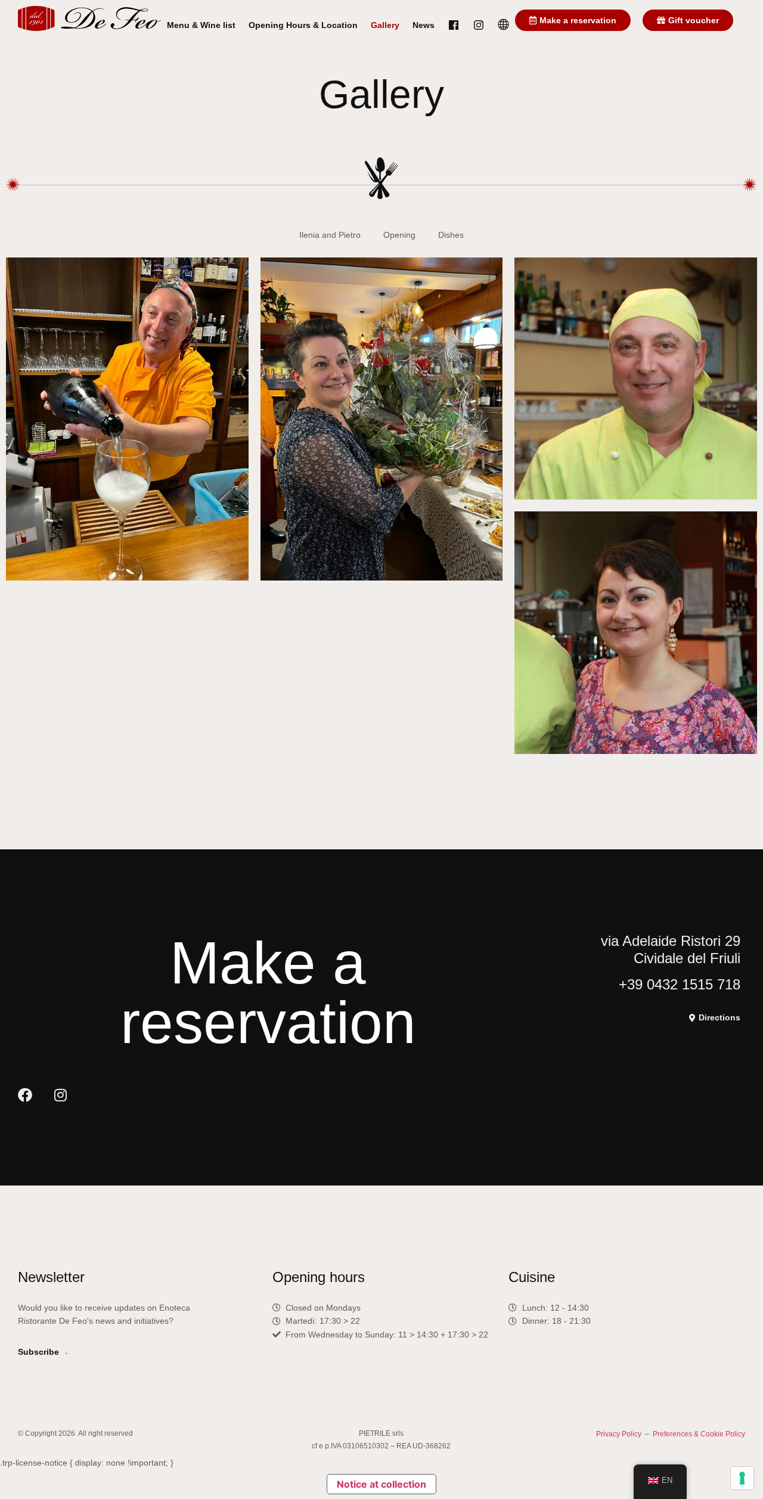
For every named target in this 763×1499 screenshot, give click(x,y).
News (423, 25)
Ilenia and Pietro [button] (330, 235)
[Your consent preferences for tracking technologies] (742, 1478)
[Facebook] (25, 1095)
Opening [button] (399, 235)
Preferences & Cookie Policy (699, 1434)
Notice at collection (381, 1484)
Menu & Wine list (201, 25)
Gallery (385, 25)
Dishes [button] (451, 235)
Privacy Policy (618, 1434)
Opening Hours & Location (303, 25)
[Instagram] (60, 1095)
